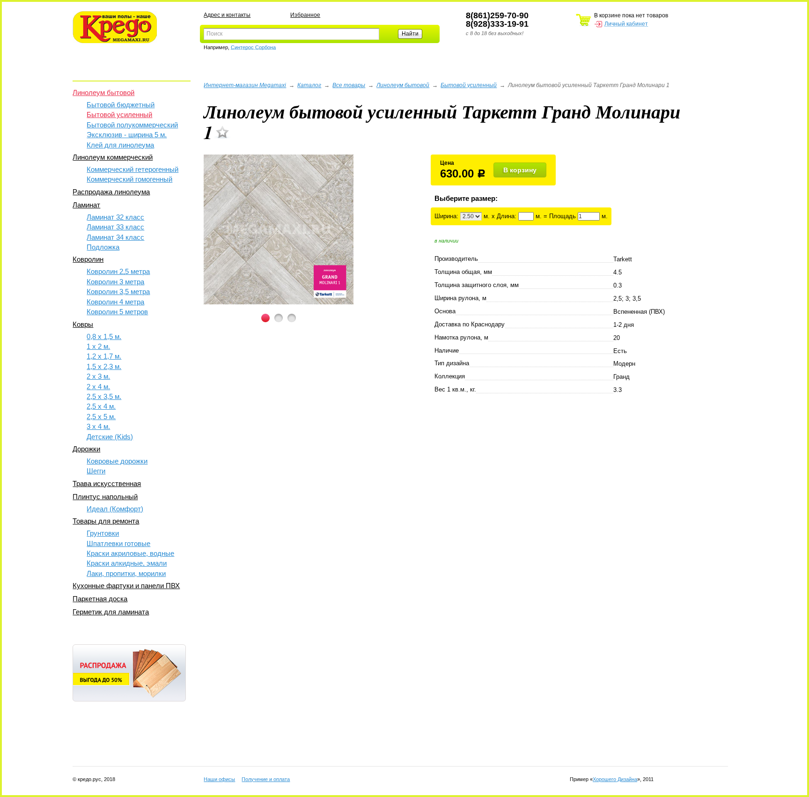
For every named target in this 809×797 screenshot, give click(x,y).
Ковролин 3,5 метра (118, 291)
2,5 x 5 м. (101, 417)
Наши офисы (219, 779)
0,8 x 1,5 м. (104, 336)
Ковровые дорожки (117, 461)
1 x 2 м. (98, 346)
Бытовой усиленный (119, 114)
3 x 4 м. (98, 426)
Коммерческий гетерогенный (132, 169)
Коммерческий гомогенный (129, 179)
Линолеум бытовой (103, 92)
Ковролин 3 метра (115, 282)
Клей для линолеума (120, 145)
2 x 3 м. (98, 376)
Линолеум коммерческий (113, 157)
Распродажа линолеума (111, 192)
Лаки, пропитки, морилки (126, 573)
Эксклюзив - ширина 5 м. (127, 135)
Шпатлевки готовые (118, 543)
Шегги (96, 471)
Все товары (348, 85)
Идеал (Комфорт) (115, 509)
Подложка (103, 247)
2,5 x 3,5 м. (104, 396)
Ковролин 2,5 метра (118, 271)
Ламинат (86, 205)
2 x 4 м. (98, 387)
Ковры (83, 324)
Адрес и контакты (227, 15)
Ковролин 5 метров (117, 312)
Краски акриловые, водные (130, 553)
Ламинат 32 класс (115, 217)
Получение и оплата (266, 779)
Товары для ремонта (106, 521)
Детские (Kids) (110, 437)
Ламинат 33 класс (115, 227)
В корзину (520, 170)
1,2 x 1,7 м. (104, 356)
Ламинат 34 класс (115, 237)
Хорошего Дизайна (615, 779)
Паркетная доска (100, 599)
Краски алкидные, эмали (127, 563)
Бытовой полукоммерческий (132, 125)
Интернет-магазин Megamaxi (245, 85)
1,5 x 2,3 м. (104, 366)
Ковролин (88, 259)
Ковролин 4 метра (115, 302)
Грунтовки (103, 533)
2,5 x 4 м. (101, 406)
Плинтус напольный (105, 497)
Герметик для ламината (111, 612)
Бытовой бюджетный (120, 105)
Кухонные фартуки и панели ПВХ (126, 586)
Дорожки (86, 449)
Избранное (305, 15)
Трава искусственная (107, 483)
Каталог (309, 85)
